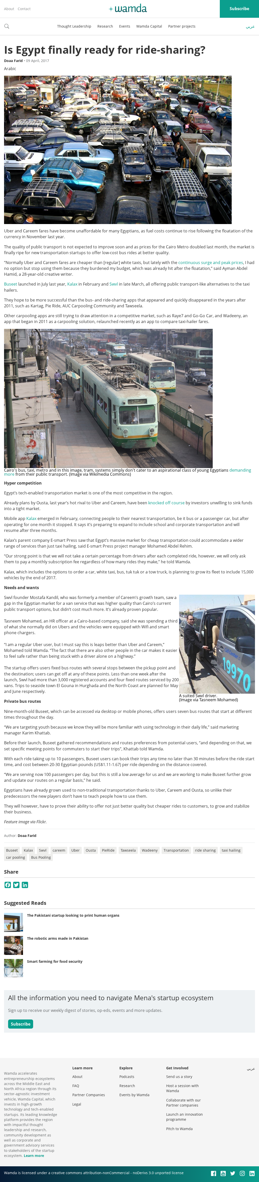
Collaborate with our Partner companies (183, 1103)
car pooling (15, 857)
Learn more (34, 1155)
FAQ (75, 1085)
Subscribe (239, 8)
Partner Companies (88, 1094)
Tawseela (128, 850)
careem (59, 850)
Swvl (114, 284)
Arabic (10, 68)
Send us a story (179, 1076)
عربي (250, 26)
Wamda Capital (149, 26)
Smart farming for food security (54, 961)
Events (124, 26)
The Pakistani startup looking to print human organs (73, 915)
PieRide (108, 850)
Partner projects (182, 26)
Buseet (10, 284)
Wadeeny (150, 850)
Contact (24, 8)
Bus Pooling (41, 857)
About (9, 8)
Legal (76, 1104)
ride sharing (205, 850)
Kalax (72, 284)
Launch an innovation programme (184, 1117)
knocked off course (166, 503)
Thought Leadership (74, 26)
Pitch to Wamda (179, 1128)
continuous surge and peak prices (210, 262)
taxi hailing (231, 850)
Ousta (91, 850)
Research (105, 26)
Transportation (176, 850)
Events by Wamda (134, 1094)
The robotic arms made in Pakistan (57, 938)
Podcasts (126, 1076)
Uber (75, 850)
